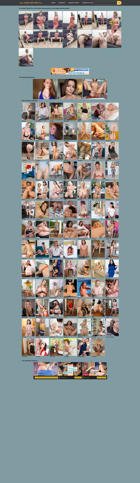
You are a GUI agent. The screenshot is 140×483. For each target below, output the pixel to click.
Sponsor (61, 2)
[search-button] (119, 3)
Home (53, 2)
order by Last (87, 2)
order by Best (73, 2)
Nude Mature (31, 3)
